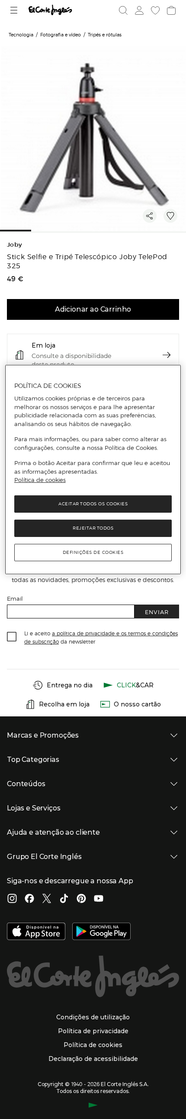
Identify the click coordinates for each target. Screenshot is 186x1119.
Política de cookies (40, 479)
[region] (93, 469)
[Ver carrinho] (170, 10)
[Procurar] (123, 10)
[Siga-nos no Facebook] (29, 899)
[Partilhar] (150, 216)
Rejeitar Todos (93, 528)
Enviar (157, 612)
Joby (14, 244)
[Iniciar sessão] (138, 10)
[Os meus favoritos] (154, 10)
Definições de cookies (93, 552)
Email (15, 598)
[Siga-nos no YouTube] (98, 899)
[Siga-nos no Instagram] (12, 899)
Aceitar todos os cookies (93, 504)
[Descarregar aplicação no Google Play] (101, 932)
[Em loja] (166, 355)
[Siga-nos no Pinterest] (81, 899)
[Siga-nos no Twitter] (47, 899)
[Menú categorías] (14, 10)
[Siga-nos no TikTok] (64, 899)
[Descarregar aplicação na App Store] (36, 932)
